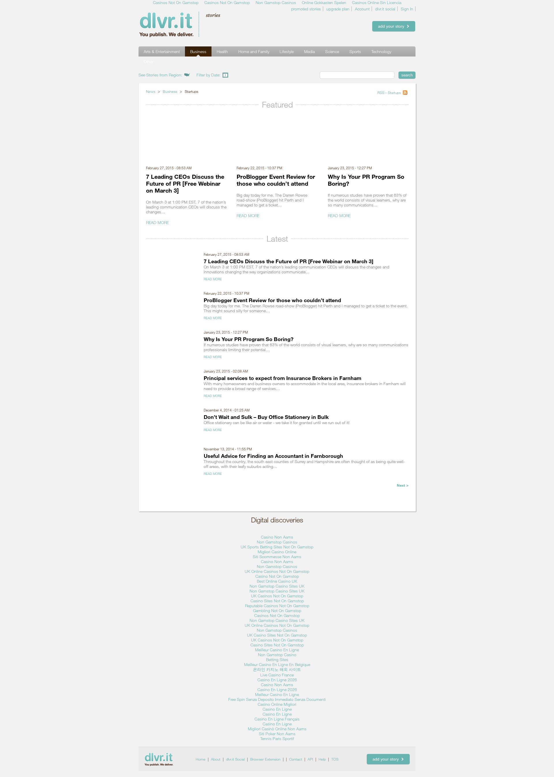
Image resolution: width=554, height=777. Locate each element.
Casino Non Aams (277, 537)
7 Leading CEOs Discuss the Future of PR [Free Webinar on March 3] (185, 183)
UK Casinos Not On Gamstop (277, 595)
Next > (403, 485)
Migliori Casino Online (277, 551)
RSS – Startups (389, 92)
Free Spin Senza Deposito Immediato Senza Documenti (277, 699)
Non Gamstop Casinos (277, 541)
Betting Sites (277, 659)
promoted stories (306, 8)
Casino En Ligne (277, 709)
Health (222, 51)
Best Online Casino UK (277, 581)
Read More (157, 222)
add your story (392, 26)
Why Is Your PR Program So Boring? (248, 339)
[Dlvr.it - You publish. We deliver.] (188, 24)
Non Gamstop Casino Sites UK (277, 586)
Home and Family (253, 51)
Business (198, 51)
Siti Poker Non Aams (277, 733)
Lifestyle (287, 51)
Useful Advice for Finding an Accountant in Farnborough (273, 456)
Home (200, 759)
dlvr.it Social (235, 759)
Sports (355, 51)
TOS (334, 759)
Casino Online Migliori (277, 704)
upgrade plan (337, 8)
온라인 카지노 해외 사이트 (277, 669)
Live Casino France (277, 674)
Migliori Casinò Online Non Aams (277, 728)
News (150, 91)
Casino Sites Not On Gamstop (277, 600)
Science (332, 51)
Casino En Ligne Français (277, 718)
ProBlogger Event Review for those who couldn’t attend (276, 180)
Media (309, 51)
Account (362, 8)
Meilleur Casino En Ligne (277, 649)
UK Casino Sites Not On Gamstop (277, 635)
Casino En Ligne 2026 (277, 679)
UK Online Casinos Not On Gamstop (277, 571)
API (310, 759)
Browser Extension (265, 759)
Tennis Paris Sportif (277, 738)
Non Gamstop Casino (277, 654)
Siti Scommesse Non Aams (277, 556)
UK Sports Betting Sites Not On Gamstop (277, 546)
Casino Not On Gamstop (277, 576)
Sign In (407, 8)
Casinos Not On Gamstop (277, 615)
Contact (295, 759)
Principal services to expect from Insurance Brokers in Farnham (282, 378)
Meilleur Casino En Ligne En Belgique (277, 664)
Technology (381, 51)
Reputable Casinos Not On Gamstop (277, 605)
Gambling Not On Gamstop (277, 610)
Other (148, 61)
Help (322, 759)
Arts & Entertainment (162, 51)
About (215, 759)
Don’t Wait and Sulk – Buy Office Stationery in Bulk (266, 417)
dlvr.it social (385, 8)
